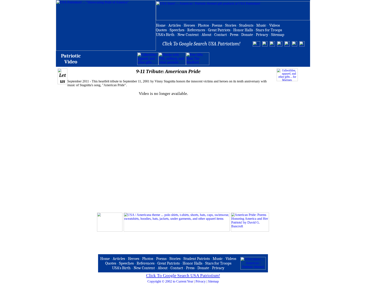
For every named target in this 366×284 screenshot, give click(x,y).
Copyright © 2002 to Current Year (170, 281)
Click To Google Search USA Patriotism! (183, 275)
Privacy (200, 281)
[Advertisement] (258, 58)
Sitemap (213, 281)
